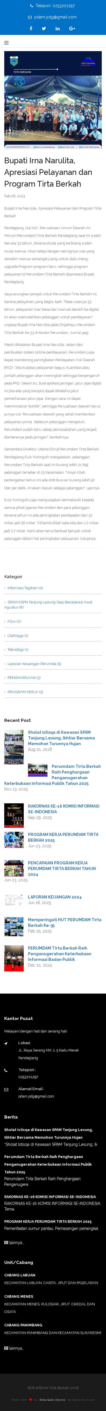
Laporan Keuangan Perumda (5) (34, 664)
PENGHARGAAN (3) (24, 678)
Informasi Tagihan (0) (25, 588)
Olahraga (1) (17, 636)
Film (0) (14, 621)
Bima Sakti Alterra (52, 1399)
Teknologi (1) (18, 649)
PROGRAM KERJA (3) (25, 692)
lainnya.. (16, 1242)
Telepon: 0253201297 (54, 5)
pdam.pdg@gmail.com (55, 17)
